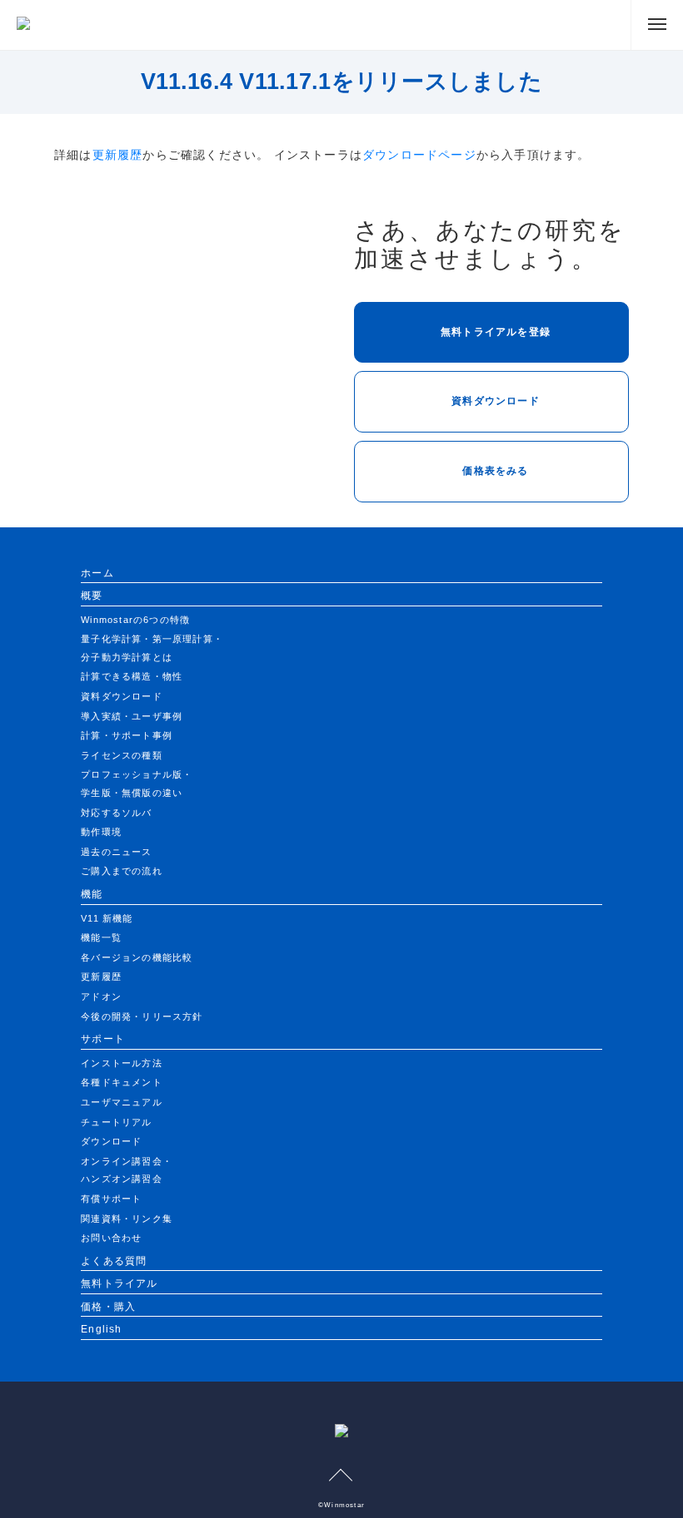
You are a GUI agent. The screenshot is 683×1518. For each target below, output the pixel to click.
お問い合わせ (111, 1238)
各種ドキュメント (121, 1082)
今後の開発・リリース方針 (141, 1016)
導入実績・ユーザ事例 (131, 716)
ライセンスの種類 (121, 755)
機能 (91, 894)
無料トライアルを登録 (496, 332)
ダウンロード (111, 1141)
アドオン (101, 996)
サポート (103, 1039)
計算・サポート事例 (126, 735)
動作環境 (101, 832)
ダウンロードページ (419, 154)
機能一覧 (101, 937)
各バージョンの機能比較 (136, 957)
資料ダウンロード (495, 401)
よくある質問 (114, 1261)
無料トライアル (119, 1283)
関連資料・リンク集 (126, 1219)
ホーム (97, 573)
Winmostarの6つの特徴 (135, 620)
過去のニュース (116, 852)
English (101, 1329)
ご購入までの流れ (121, 871)
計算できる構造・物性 (131, 676)
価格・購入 (108, 1307)
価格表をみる (495, 471)
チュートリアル (116, 1122)
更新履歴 (117, 154)
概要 (91, 595)
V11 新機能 (106, 918)
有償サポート (111, 1199)
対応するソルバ (116, 813)
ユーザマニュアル (121, 1102)
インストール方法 (121, 1063)
